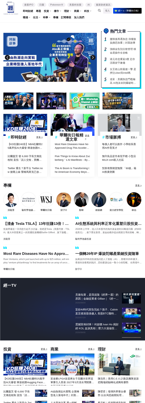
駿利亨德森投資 (28, 210)
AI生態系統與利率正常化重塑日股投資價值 (108, 224)
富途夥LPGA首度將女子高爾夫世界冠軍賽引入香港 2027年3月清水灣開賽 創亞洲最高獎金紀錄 (72, 389)
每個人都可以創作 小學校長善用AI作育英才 (119, 146)
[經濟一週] (10, 8)
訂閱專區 (66, 17)
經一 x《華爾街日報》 (129, 10)
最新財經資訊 (103, 5)
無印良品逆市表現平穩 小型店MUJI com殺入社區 (119, 158)
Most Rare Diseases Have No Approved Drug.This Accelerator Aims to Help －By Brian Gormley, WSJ (72, 146)
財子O (64, 210)
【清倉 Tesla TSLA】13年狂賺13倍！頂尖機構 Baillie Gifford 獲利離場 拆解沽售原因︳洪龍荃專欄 (36, 224)
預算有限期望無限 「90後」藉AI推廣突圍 (119, 170)
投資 (46, 11)
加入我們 (79, 17)
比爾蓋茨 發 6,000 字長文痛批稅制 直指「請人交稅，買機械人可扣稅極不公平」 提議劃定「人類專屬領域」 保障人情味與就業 (25, 158)
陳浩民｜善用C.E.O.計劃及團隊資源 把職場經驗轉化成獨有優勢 (118, 388)
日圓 (41, 5)
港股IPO (28, 5)
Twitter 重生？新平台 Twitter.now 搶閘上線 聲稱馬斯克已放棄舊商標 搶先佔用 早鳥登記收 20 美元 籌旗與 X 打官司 (25, 170)
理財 (66, 11)
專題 (38, 11)
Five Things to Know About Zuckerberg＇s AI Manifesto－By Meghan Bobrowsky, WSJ (72, 158)
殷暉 (81, 210)
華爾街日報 (46, 210)
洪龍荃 (11, 210)
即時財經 (28, 11)
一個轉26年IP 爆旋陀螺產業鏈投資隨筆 (107, 253)
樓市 (56, 11)
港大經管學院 (116, 210)
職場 (25, 17)
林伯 (134, 210)
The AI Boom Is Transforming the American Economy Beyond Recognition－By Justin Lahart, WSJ (72, 170)
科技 (86, 11)
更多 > (39, 137)
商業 (76, 11)
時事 (45, 17)
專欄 (55, 17)
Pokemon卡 (56, 5)
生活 (35, 17)
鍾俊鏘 (98, 210)
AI (89, 5)
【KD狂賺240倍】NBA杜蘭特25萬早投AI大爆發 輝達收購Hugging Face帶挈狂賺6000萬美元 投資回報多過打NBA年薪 (25, 146)
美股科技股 (75, 5)
